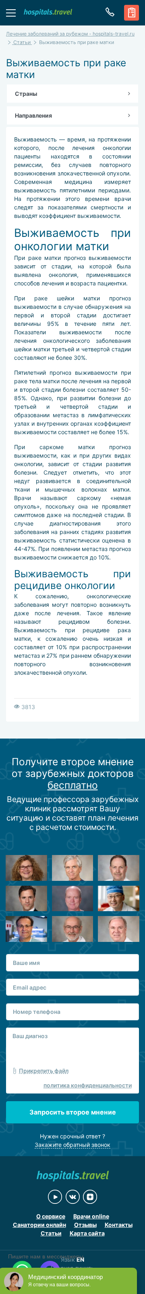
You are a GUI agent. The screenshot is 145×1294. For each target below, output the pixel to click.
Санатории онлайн (39, 1224)
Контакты (119, 1224)
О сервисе (50, 1216)
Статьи (51, 1233)
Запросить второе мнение (72, 1112)
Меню (11, 12)
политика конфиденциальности (88, 1085)
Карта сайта (87, 1233)
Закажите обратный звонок (72, 1144)
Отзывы (85, 1224)
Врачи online (91, 1216)
